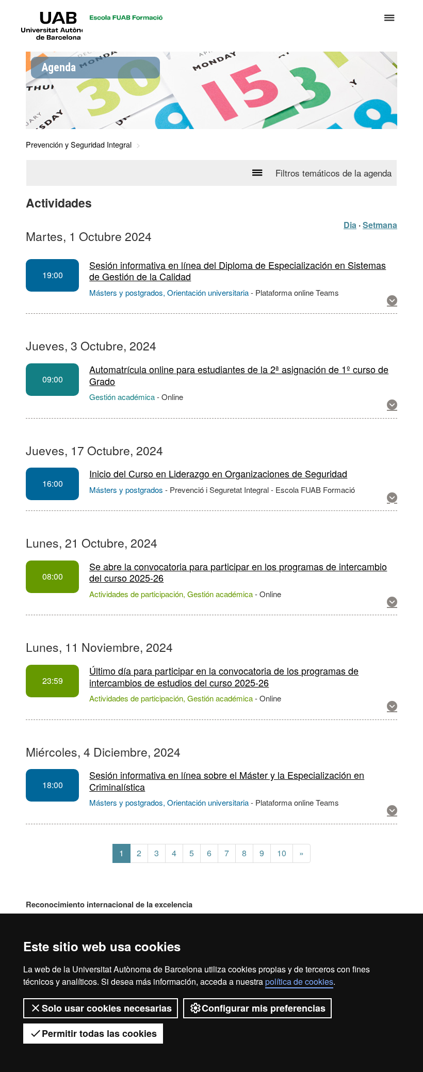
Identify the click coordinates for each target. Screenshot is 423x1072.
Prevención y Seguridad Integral (79, 144)
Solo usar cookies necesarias (107, 1008)
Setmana (380, 225)
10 (281, 853)
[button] (392, 300)
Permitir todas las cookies (99, 1033)
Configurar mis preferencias (264, 1008)
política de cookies (299, 981)
